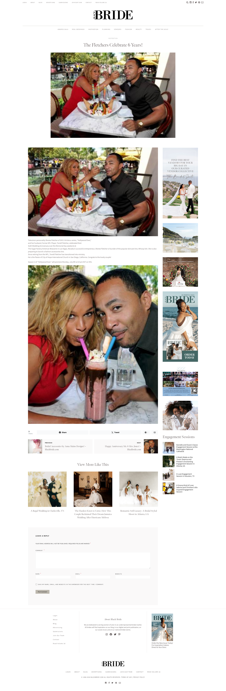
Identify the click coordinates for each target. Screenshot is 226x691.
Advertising (50, 2)
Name (38, 574)
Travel (148, 29)
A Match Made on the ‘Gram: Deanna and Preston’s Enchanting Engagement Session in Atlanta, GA (185, 461)
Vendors (117, 29)
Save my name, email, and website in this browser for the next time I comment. (71, 584)
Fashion (128, 29)
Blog (40, 2)
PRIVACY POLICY (139, 677)
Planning (106, 29)
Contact (89, 2)
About (32, 2)
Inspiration (93, 29)
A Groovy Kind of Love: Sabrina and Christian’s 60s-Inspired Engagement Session (187, 488)
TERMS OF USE (126, 677)
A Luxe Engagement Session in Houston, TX (185, 475)
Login (25, 2)
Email (78, 574)
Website (118, 574)
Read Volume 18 (101, 2)
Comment (39, 550)
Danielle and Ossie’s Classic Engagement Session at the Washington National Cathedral (187, 448)
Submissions (63, 2)
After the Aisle (161, 29)
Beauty (139, 29)
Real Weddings (78, 29)
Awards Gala (63, 29)
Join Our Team (77, 2)
